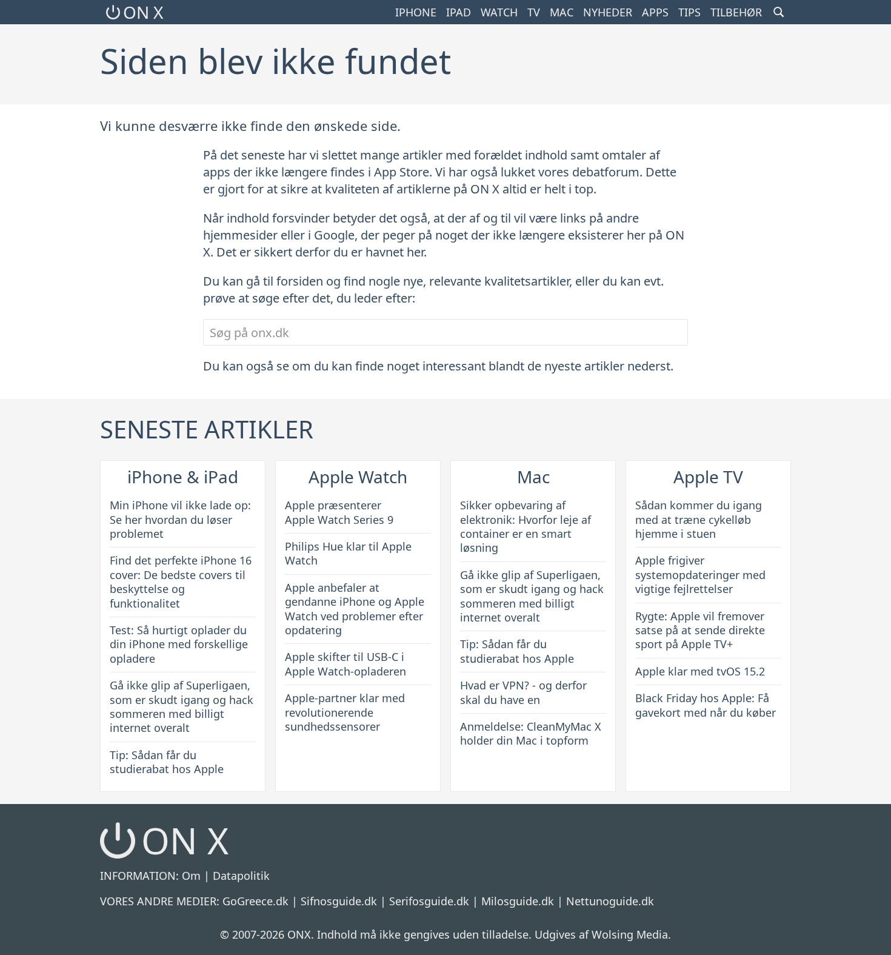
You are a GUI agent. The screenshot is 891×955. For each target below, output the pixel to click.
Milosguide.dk (517, 901)
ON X (143, 12)
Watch (499, 12)
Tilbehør (736, 12)
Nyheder (607, 12)
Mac (561, 12)
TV (533, 12)
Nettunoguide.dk (610, 901)
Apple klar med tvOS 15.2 (700, 671)
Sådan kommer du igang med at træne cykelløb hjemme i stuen (698, 519)
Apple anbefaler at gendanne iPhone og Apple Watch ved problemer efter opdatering (354, 608)
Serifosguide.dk (429, 901)
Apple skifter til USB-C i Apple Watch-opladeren (345, 663)
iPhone (415, 12)
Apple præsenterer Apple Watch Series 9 (339, 512)
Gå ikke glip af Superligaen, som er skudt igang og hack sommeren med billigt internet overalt (181, 706)
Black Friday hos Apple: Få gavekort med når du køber (705, 705)
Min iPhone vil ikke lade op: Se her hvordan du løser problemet (180, 519)
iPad (458, 12)
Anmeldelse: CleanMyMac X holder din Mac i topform (530, 733)
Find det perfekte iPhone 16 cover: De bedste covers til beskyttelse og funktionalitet (181, 581)
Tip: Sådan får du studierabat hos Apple (167, 762)
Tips (689, 12)
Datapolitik (241, 875)
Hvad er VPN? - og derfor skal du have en (523, 692)
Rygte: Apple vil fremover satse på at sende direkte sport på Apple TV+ (700, 630)
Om (191, 875)
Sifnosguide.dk (339, 901)
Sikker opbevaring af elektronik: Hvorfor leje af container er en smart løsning (525, 526)
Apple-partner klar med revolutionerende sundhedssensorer (345, 712)
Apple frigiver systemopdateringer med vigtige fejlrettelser (700, 574)
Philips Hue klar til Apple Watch (348, 553)
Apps (655, 12)
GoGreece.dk (255, 901)
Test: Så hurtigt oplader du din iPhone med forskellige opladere (179, 644)
